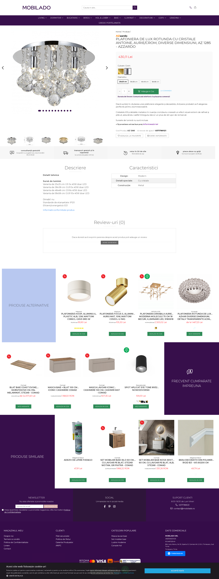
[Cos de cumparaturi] (194, 7)
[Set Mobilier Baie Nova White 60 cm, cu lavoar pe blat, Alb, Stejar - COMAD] (156, 437)
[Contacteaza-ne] (190, 7)
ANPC (58, 545)
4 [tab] (49, 111)
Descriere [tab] (75, 167)
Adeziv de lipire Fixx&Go (78, 460)
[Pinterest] (109, 506)
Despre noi (8, 536)
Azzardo (194, 311)
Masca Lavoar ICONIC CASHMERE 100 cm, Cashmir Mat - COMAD (102, 390)
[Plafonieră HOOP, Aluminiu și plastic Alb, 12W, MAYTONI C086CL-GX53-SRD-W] (79, 291)
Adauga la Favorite (130, 136)
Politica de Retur (63, 539)
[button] (73, 575)
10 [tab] (67, 111)
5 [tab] (52, 111)
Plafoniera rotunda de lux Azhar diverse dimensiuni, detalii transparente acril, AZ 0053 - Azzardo (194, 316)
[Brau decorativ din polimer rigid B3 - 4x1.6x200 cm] (195, 437)
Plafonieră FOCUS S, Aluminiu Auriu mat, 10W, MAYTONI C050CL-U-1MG (117, 316)
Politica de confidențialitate (124, 573)
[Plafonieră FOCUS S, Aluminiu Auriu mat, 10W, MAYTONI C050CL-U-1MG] (117, 291)
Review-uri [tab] (109, 222)
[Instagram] (114, 506)
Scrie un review (109, 242)
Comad (23, 385)
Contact (7, 549)
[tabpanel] (55, 69)
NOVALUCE (155, 311)
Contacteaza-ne (177, 553)
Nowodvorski (141, 385)
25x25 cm (123, 82)
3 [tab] (46, 111)
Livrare (7, 545)
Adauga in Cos (147, 91)
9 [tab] (64, 111)
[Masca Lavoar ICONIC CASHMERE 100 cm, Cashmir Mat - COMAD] (101, 365)
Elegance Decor (78, 458)
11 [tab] (70, 111)
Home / (119, 32)
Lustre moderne (118, 542)
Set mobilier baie (118, 539)
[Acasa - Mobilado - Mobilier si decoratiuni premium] (37, 7)
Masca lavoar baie (119, 536)
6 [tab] (55, 111)
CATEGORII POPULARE (123, 530)
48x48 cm (145, 82)
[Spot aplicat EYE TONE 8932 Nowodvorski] (141, 365)
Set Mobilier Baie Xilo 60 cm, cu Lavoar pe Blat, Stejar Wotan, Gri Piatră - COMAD (117, 463)
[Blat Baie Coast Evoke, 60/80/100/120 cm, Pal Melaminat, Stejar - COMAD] (23, 365)
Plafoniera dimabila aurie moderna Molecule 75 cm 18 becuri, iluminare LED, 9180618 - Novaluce (155, 316)
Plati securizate (62, 536)
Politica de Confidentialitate (16, 542)
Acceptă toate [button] (177, 571)
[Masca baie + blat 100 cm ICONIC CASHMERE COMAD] (62, 365)
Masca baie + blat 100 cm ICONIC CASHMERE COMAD (62, 388)
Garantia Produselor (64, 542)
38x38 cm (134, 82)
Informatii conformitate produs (58, 210)
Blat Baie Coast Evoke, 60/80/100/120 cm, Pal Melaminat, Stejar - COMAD (23, 390)
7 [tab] (58, 111)
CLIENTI (60, 530)
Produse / (127, 32)
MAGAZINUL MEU (13, 530)
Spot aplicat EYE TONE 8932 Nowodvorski (141, 388)
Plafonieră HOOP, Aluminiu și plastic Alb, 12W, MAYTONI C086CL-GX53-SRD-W (78, 316)
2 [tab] (43, 111)
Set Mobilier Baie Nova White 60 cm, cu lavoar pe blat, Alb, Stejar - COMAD (156, 463)
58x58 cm (155, 82)
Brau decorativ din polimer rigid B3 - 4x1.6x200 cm (195, 461)
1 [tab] (39, 111)
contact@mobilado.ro (184, 508)
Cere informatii (158, 136)
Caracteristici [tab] (143, 167)
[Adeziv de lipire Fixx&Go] (78, 437)
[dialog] (109, 571)
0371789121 (183, 505)
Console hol (116, 545)
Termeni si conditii (12, 539)
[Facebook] (105, 506)
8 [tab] (61, 111)
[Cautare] (135, 8)
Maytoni (79, 311)
